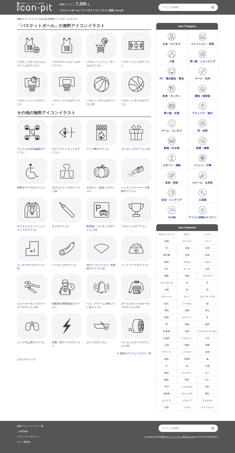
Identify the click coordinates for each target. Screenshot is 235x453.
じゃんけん (187, 386)
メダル (207, 262)
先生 (207, 269)
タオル (187, 262)
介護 (166, 289)
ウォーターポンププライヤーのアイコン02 (31, 305)
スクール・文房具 (202, 182)
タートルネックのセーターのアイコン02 (135, 305)
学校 (166, 407)
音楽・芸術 (171, 182)
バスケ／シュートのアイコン (31, 102)
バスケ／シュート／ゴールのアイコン (100, 63)
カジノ (187, 296)
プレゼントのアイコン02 (135, 148)
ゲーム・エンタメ (171, 130)
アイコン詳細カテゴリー (202, 217)
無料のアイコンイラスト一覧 (135, 353)
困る (166, 303)
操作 (207, 324)
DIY (166, 269)
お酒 (166, 345)
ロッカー (187, 373)
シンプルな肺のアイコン (31, 342)
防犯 (187, 379)
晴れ (207, 393)
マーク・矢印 (202, 78)
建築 (166, 379)
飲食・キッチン (172, 95)
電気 (166, 310)
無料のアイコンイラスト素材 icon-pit (177, 437)
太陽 (187, 248)
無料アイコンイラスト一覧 (30, 426)
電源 (166, 317)
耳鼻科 (187, 359)
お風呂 (166, 338)
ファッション (207, 407)
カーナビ (207, 275)
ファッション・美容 (202, 43)
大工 (207, 338)
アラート (166, 352)
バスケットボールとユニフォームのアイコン (31, 63)
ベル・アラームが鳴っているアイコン (100, 305)
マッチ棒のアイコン (98, 148)
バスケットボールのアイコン (135, 102)
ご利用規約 (22, 431)
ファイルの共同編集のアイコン (31, 150)
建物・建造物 (202, 95)
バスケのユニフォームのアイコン (66, 63)
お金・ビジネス (172, 43)
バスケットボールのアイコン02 (100, 102)
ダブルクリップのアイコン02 (66, 189)
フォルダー (207, 400)
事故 (166, 359)
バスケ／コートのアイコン (135, 63)
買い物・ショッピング (202, 61)
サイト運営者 (23, 442)
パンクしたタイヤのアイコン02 (135, 344)
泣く (207, 373)
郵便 (187, 345)
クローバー (166, 296)
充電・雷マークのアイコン (66, 344)
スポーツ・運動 (172, 165)
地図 (187, 310)
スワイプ (187, 400)
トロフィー (187, 338)
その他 (172, 217)
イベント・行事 (203, 165)
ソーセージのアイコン (64, 264)
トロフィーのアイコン (134, 226)
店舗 (166, 241)
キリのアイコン (61, 226)
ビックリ (166, 400)
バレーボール (166, 282)
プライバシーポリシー (28, 436)
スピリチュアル (207, 296)
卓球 (207, 352)
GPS (166, 386)
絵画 (207, 255)
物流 (166, 373)
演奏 (187, 275)
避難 (207, 345)
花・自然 (202, 130)
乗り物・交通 (171, 113)
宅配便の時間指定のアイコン (66, 305)
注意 (207, 248)
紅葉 (207, 366)
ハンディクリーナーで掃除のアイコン (135, 189)
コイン (207, 241)
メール (207, 234)
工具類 (202, 199)
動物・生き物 (171, 147)
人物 (171, 61)
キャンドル (187, 393)
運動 (166, 275)
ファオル (187, 303)
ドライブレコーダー (207, 331)
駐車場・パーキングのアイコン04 (100, 228)
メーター (187, 352)
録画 (166, 262)
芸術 (187, 331)
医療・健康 (202, 147)
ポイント (187, 317)
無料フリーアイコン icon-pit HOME (36, 19)
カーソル (187, 241)
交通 (187, 255)
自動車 (166, 393)
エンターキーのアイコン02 (31, 266)
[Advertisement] (84, 388)
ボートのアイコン (96, 342)
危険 (187, 324)
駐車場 (166, 331)
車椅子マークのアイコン (31, 187)
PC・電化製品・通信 (172, 78)
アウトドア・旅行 (202, 113)
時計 (207, 386)
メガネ (187, 407)
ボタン (187, 234)
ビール (187, 269)
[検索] (213, 7)
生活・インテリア (171, 199)
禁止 (207, 310)
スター (207, 379)
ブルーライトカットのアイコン (66, 150)
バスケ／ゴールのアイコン (66, 102)
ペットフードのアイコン (135, 264)
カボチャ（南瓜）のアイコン (100, 189)
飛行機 (166, 255)
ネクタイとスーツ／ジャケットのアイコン (31, 228)
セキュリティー (166, 234)
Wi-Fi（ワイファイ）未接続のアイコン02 (101, 266)
